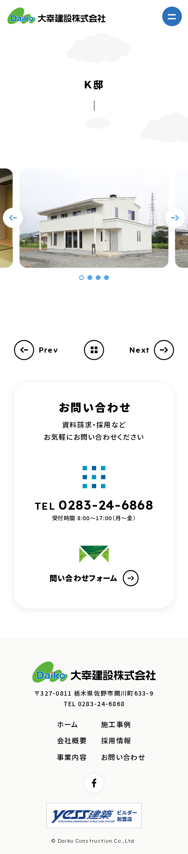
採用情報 (116, 740)
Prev (48, 349)
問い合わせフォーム (83, 577)
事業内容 (72, 757)
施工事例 (116, 724)
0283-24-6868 (106, 505)
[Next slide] (175, 218)
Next (139, 349)
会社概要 (72, 740)
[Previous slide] (13, 218)
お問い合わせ (123, 757)
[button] (81, 277)
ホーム (68, 724)
